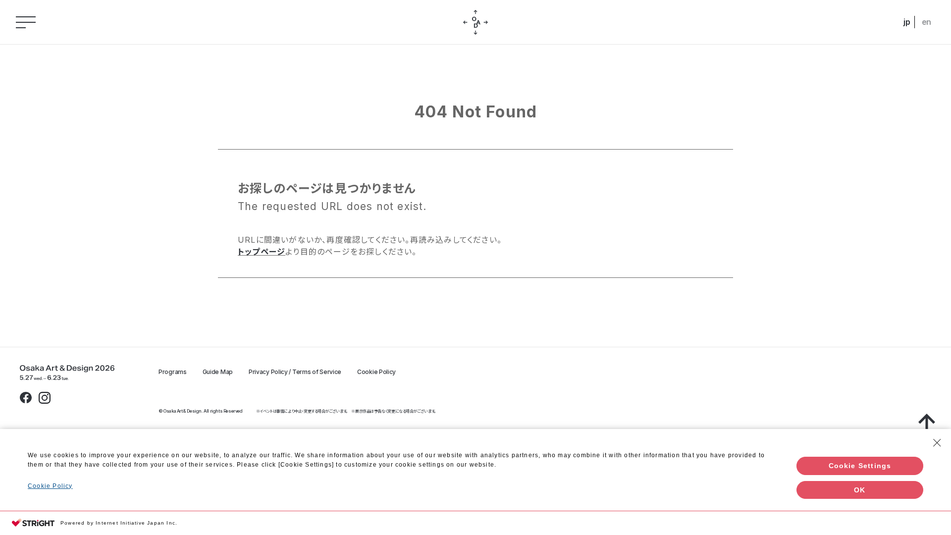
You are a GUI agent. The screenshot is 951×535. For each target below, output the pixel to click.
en (926, 22)
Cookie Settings (860, 466)
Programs (172, 372)
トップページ (261, 252)
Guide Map (218, 372)
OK (859, 490)
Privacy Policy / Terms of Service (295, 372)
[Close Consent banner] (937, 443)
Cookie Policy (376, 372)
